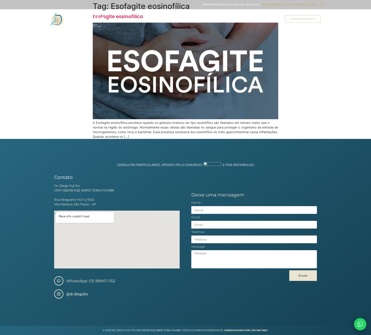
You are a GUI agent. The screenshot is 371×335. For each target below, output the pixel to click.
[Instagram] (322, 4)
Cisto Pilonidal (197, 19)
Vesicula (220, 19)
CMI (162, 19)
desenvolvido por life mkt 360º (246, 330)
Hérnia (176, 19)
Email (195, 217)
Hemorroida (240, 19)
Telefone (197, 232)
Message (198, 246)
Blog (259, 19)
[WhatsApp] (360, 324)
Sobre (149, 19)
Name (196, 202)
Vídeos (273, 19)
